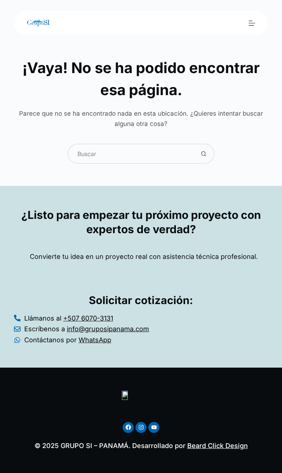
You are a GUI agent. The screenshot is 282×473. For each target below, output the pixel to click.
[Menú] (252, 23)
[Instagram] (141, 427)
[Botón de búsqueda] (204, 154)
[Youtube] (153, 427)
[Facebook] (128, 427)
